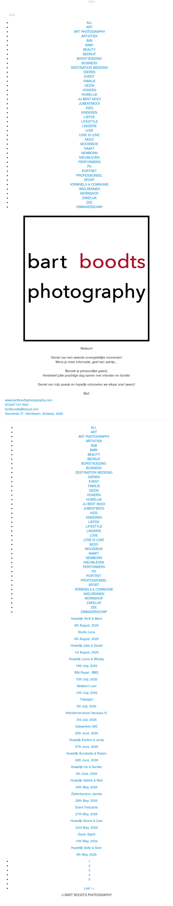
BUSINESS (89, 63)
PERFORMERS (89, 162)
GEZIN (89, 85)
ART (89, 27)
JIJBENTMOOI (89, 103)
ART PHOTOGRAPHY (89, 31)
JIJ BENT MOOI (89, 99)
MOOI (89, 139)
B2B (89, 40)
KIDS (89, 108)
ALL (89, 22)
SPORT (89, 180)
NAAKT (89, 148)
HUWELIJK (89, 94)
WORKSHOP (89, 193)
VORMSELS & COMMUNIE (89, 184)
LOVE (89, 130)
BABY (89, 45)
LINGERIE (89, 126)
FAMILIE (89, 81)
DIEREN (89, 72)
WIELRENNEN (89, 189)
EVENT (89, 76)
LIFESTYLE (89, 121)
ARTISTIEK (89, 36)
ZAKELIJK (89, 197)
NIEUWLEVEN (89, 157)
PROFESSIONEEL (89, 175)
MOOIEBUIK (89, 144)
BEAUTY (89, 49)
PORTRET (89, 171)
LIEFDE (89, 117)
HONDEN (89, 90)
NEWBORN (89, 153)
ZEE (89, 202)
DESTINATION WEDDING (89, 67)
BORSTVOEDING (89, 58)
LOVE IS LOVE (89, 135)
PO (89, 166)
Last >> (89, 888)
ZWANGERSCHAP (89, 206)
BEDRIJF (89, 54)
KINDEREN (89, 112)
